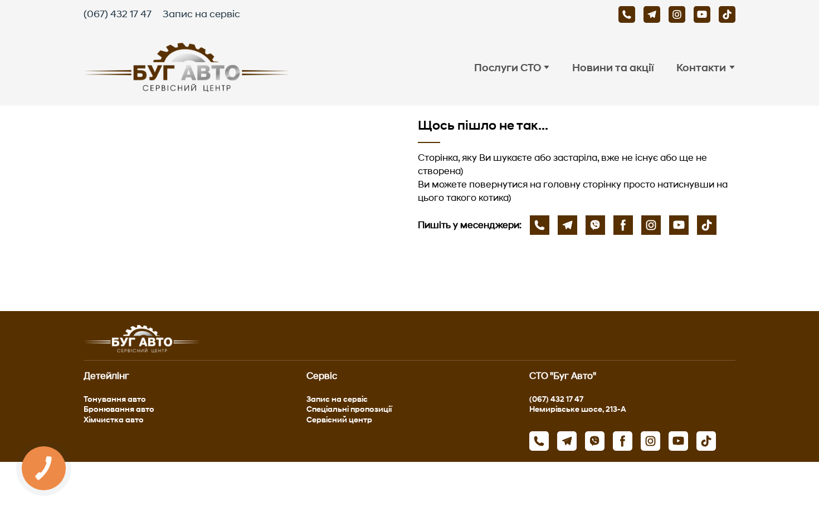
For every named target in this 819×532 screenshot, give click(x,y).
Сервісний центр (339, 419)
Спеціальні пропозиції (349, 408)
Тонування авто (115, 398)
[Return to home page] (187, 67)
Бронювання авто (119, 408)
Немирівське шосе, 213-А (577, 408)
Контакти (701, 67)
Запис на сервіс (201, 14)
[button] (626, 14)
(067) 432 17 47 (118, 14)
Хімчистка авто (114, 419)
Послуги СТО (507, 67)
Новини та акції (613, 67)
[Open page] (242, 208)
